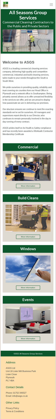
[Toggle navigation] (51, 5)
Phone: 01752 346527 (16, 393)
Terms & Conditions (15, 411)
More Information (28, 186)
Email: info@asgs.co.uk (17, 396)
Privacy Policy (12, 408)
